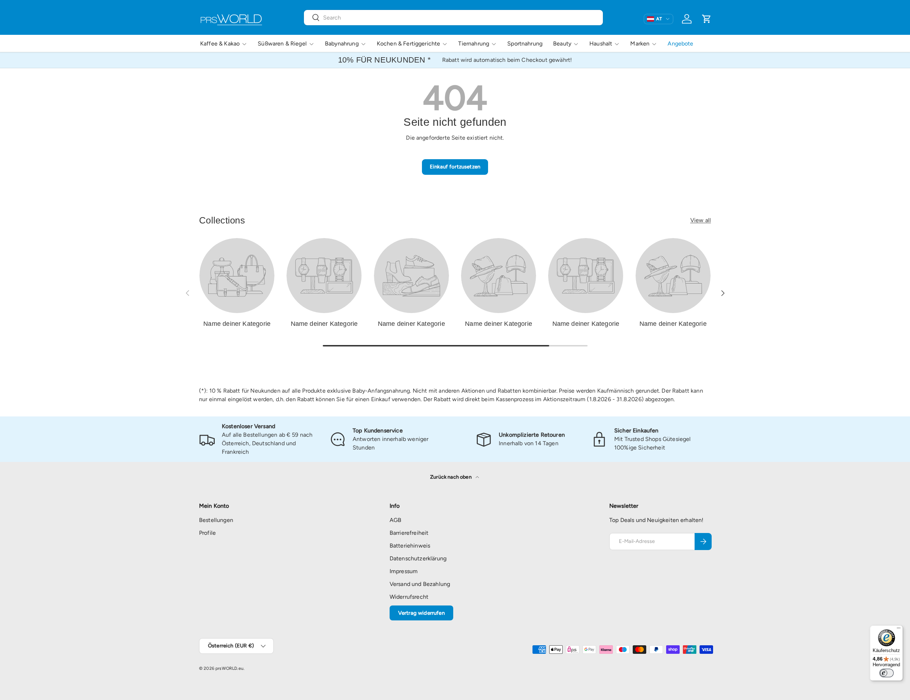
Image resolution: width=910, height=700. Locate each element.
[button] (706, 19)
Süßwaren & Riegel (282, 43)
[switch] (886, 673)
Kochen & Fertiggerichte (408, 43)
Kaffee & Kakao (220, 43)
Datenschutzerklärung (418, 558)
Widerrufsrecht (409, 596)
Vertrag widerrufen (421, 613)
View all (700, 220)
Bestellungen (216, 520)
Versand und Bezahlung (420, 584)
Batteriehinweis (410, 545)
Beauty (562, 43)
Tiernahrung (473, 43)
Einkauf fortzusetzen (455, 166)
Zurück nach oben (451, 477)
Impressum (404, 571)
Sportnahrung (524, 43)
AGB (395, 520)
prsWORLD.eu (229, 668)
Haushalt (600, 43)
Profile (207, 532)
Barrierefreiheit (409, 532)
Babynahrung (342, 43)
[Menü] (898, 629)
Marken (639, 43)
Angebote (680, 43)
